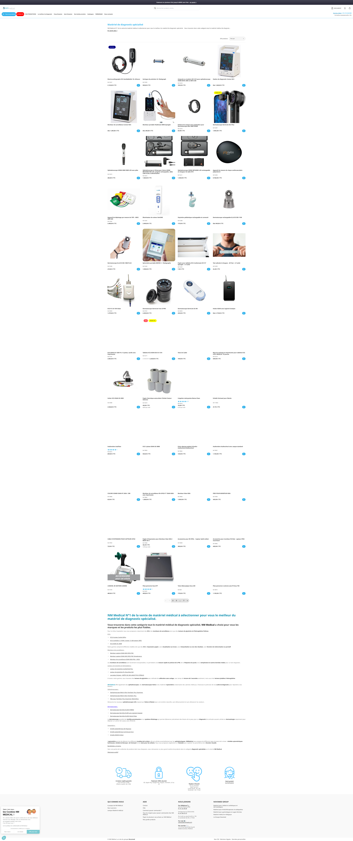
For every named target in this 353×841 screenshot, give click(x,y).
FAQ (144, 808)
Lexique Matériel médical (115, 810)
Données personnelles (239, 839)
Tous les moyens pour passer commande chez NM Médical (158, 813)
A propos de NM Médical (115, 805)
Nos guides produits (149, 819)
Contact (145, 805)
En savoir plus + (112, 31)
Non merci (8, 831)
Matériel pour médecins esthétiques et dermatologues (225, 806)
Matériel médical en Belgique (222, 814)
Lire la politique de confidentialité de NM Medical (16, 825)
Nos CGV (216, 839)
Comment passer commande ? (152, 810)
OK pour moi (34, 831)
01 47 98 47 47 (182, 813)
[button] (4, 838)
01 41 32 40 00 (182, 808)
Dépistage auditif (113, 752)
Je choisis (21, 831)
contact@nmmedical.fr (185, 822)
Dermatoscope (112, 707)
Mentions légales (225, 839)
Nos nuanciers (112, 808)
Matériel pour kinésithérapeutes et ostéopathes (228, 809)
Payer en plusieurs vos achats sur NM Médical (157, 817)
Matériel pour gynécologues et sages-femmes (227, 812)
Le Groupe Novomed (219, 817)
